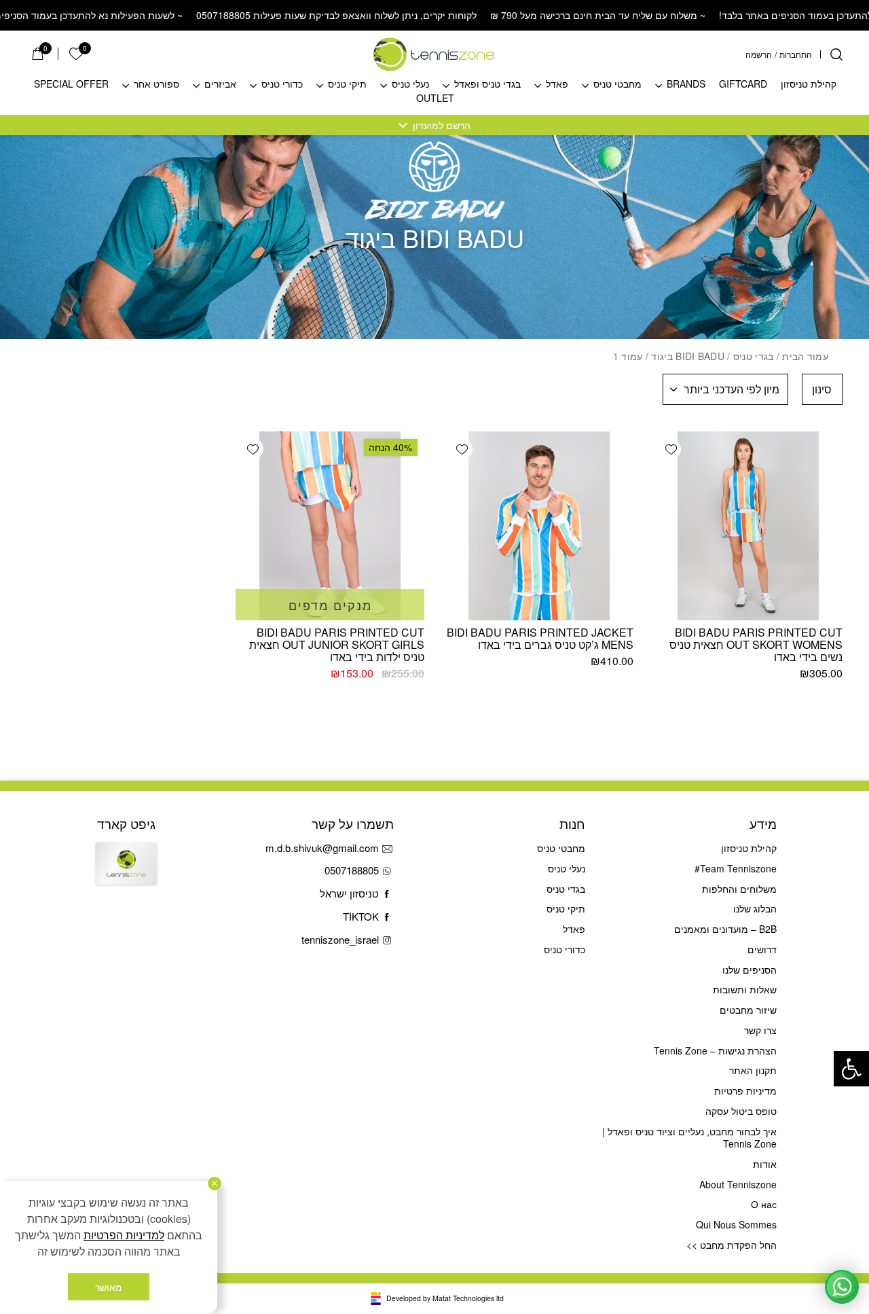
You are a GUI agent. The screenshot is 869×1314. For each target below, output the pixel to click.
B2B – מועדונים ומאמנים (725, 929)
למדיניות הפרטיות (124, 1235)
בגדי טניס (753, 356)
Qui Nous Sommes (736, 1224)
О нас (763, 1204)
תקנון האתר (752, 1070)
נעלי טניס (410, 84)
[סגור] (214, 1183)
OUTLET (435, 98)
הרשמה (758, 54)
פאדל (557, 84)
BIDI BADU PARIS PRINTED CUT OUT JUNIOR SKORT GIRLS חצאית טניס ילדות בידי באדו (336, 644)
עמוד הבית (805, 356)
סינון (822, 389)
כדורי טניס (282, 84)
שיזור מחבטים (748, 1010)
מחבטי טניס (617, 84)
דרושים (761, 949)
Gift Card (126, 873)
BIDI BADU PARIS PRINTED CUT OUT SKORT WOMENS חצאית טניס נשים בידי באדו (756, 644)
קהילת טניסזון (808, 84)
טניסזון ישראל (349, 893)
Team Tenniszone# (735, 868)
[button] (851, 1068)
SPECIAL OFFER (71, 84)
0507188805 (352, 870)
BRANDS (686, 84)
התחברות (795, 54)
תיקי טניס (347, 84)
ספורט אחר (156, 84)
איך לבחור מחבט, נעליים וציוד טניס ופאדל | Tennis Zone (689, 1137)
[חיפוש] (836, 54)
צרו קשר (760, 1030)
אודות (764, 1164)
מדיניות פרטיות (745, 1090)
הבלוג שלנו (754, 908)
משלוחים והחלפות (739, 889)
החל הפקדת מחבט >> (731, 1245)
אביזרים (220, 84)
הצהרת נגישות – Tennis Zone (715, 1050)
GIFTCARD (743, 84)
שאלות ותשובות (744, 989)
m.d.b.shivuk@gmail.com (322, 847)
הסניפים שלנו (749, 969)
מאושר (108, 1287)
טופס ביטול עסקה (740, 1111)
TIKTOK (361, 916)
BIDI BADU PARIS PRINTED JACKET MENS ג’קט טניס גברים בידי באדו (540, 638)
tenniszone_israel (340, 939)
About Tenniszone (737, 1184)
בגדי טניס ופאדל (487, 84)
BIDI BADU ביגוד (687, 356)
